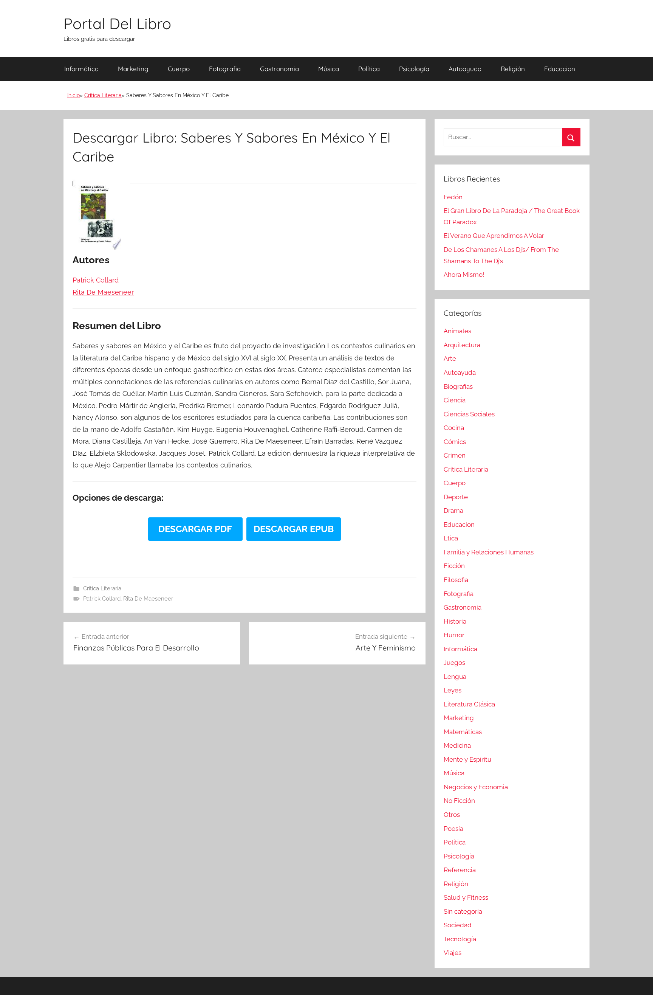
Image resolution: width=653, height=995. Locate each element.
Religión (513, 69)
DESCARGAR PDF (195, 528)
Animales (457, 331)
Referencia (460, 870)
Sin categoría (463, 911)
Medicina (457, 745)
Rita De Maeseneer (148, 598)
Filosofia (456, 580)
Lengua (455, 676)
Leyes (452, 690)
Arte (450, 358)
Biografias (458, 386)
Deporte (456, 497)
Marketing (133, 69)
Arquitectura (462, 345)
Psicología (414, 69)
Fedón (453, 197)
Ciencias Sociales (469, 414)
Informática (81, 69)
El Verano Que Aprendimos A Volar (494, 235)
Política (369, 69)
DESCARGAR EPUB (294, 528)
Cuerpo (179, 69)
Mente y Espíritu (467, 759)
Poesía (453, 828)
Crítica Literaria (103, 95)
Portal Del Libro (117, 23)
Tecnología (460, 939)
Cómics (455, 441)
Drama (453, 510)
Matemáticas (463, 732)
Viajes (452, 952)
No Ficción (459, 800)
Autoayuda (465, 69)
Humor (454, 635)
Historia (455, 621)
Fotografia (225, 69)
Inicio (73, 95)
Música (328, 69)
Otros (452, 814)
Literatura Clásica (469, 704)
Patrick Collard (102, 598)
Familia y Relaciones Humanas (489, 552)
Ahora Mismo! (464, 274)
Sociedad (458, 925)
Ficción (454, 566)
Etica (451, 538)
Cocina (454, 428)
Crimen (455, 455)
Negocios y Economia (476, 787)
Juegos (454, 662)
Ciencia (455, 400)
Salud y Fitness (466, 897)
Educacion (559, 69)
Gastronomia (279, 69)
